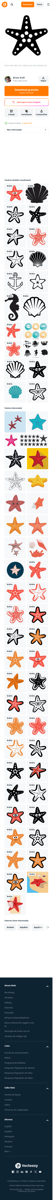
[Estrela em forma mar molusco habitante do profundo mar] (15, 640)
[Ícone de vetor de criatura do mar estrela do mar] (14, 191)
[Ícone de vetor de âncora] (15, 367)
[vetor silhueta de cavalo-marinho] (34, 393)
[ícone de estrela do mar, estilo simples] (15, 676)
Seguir (43, 80)
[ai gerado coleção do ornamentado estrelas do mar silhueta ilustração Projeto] (19, 658)
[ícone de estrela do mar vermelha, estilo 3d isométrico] (15, 788)
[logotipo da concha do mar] (15, 565)
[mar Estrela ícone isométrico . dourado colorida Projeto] (15, 743)
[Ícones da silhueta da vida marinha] (17, 500)
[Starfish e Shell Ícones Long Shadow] (17, 463)
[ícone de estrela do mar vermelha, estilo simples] (15, 699)
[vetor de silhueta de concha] (16, 212)
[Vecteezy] (4, 4)
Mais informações (14, 127)
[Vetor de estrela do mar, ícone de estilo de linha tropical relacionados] (15, 389)
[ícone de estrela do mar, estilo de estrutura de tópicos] (15, 721)
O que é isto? (27, 123)
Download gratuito (26, 91)
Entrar (39, 4)
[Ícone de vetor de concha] (15, 345)
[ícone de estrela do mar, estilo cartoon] (33, 636)
